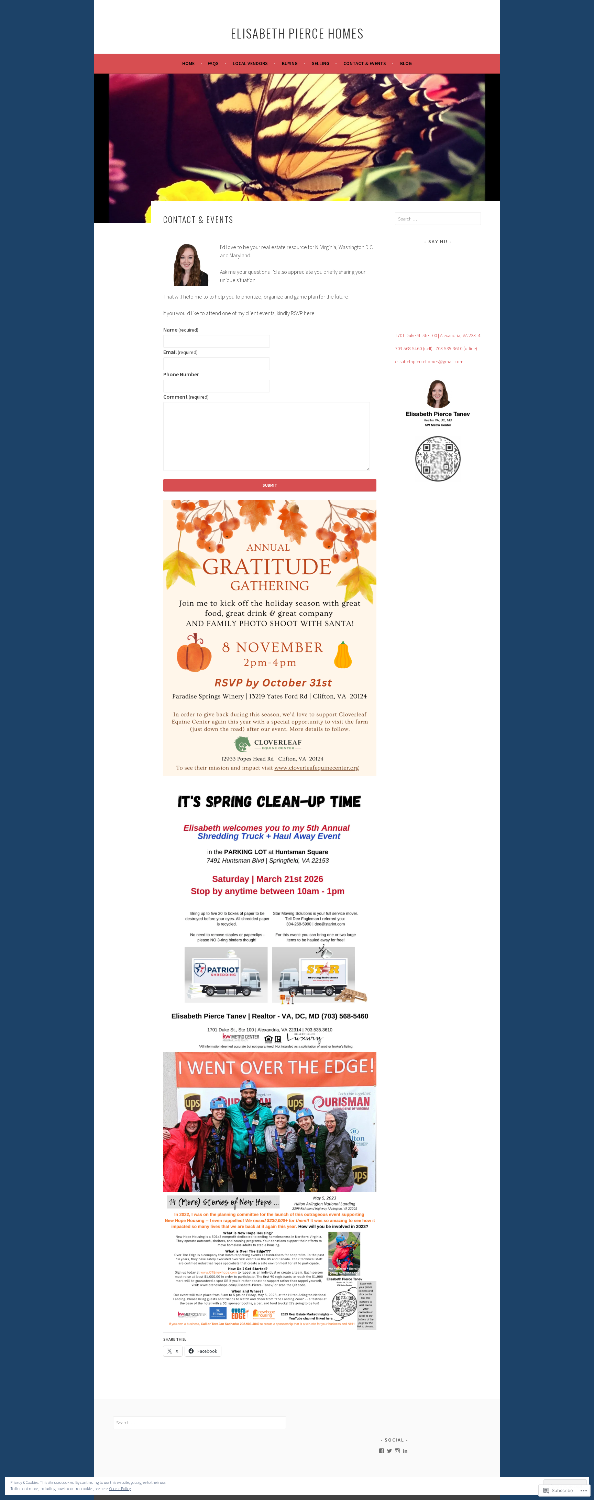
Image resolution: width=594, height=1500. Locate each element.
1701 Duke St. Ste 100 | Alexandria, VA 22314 (438, 335)
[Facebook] (381, 1451)
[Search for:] (438, 219)
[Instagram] (397, 1451)
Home (188, 63)
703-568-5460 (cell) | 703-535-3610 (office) (436, 348)
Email (180, 351)
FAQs (213, 63)
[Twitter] (389, 1451)
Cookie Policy (120, 1488)
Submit (270, 485)
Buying (290, 63)
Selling (320, 63)
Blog (406, 63)
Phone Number (181, 374)
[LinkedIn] (405, 1451)
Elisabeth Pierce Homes (297, 33)
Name (180, 329)
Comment (186, 396)
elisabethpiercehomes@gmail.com (429, 361)
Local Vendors (250, 63)
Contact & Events (364, 63)
